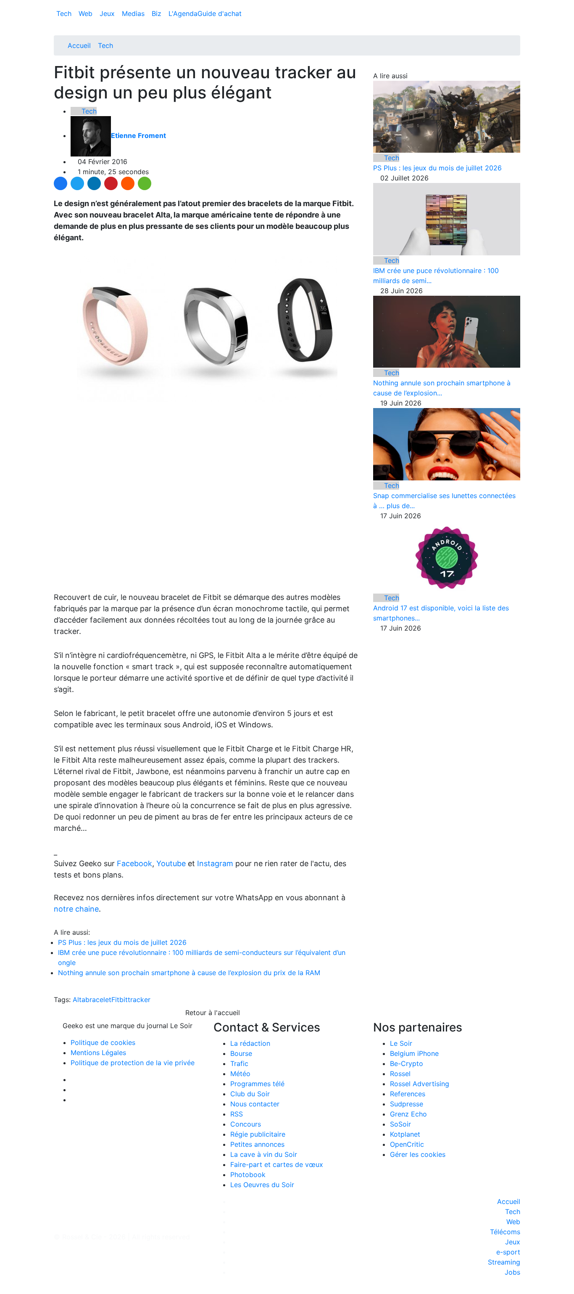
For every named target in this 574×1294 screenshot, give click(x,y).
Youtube (171, 863)
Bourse (241, 1053)
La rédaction (250, 1043)
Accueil (79, 45)
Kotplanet (405, 1134)
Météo (240, 1073)
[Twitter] (77, 183)
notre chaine (76, 908)
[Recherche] (517, 15)
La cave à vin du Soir (263, 1154)
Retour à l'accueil (211, 1012)
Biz (157, 13)
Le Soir (401, 1043)
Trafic (239, 1063)
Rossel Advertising (419, 1083)
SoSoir (400, 1124)
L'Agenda (183, 13)
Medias (134, 13)
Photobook (248, 1174)
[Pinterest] (111, 183)
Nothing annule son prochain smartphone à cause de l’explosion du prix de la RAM (189, 972)
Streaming (504, 1262)
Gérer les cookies (417, 1154)
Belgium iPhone (414, 1053)
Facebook (134, 863)
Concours (245, 1124)
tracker (139, 999)
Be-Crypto (406, 1063)
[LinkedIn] (94, 183)
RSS (236, 1114)
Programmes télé (257, 1083)
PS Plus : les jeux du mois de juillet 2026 (122, 942)
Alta (79, 999)
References (407, 1094)
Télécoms (505, 1232)
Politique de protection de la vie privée (133, 1062)
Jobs (512, 1272)
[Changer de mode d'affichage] (515, 5)
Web (87, 13)
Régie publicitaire (257, 1134)
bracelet (98, 999)
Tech (65, 13)
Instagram (215, 863)
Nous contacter (254, 1104)
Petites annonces (257, 1144)
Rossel (400, 1073)
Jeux (108, 13)
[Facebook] (60, 183)
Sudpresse (406, 1104)
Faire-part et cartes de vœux (276, 1164)
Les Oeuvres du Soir (262, 1184)
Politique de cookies (103, 1042)
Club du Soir (250, 1094)
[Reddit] (127, 183)
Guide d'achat (219, 13)
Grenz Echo (408, 1114)
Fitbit (119, 999)
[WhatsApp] (144, 183)
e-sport (508, 1252)
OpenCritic (407, 1144)
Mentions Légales (98, 1052)
